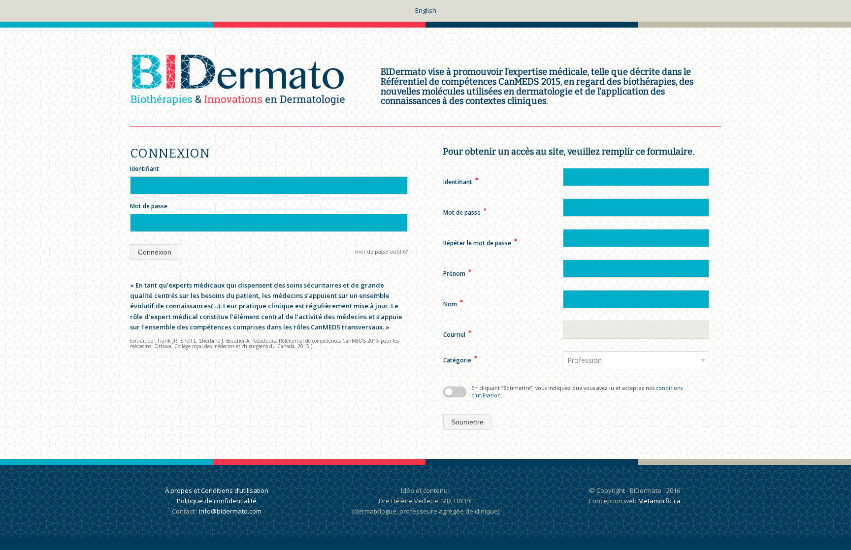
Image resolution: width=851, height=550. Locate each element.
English (425, 10)
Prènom (457, 273)
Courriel (457, 334)
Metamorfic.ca (659, 500)
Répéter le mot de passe (480, 243)
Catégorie (460, 360)
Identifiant (144, 168)
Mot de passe (148, 206)
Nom (453, 304)
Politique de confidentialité (217, 500)
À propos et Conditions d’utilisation (216, 490)
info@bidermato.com (230, 511)
